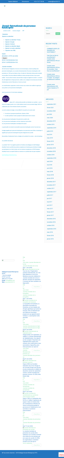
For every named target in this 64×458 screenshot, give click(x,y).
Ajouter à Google (9, 42)
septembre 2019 (51, 128)
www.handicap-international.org (9, 155)
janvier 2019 (50, 144)
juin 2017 (49, 198)
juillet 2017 (50, 195)
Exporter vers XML (10, 50)
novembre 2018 (51, 151)
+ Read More (36, 286)
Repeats (5, 58)
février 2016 (50, 235)
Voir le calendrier (27, 443)
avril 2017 (49, 205)
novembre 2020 (51, 111)
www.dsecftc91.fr (10, 282)
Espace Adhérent (13, 1)
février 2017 (50, 212)
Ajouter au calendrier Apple (12, 46)
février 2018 (50, 175)
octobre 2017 (50, 188)
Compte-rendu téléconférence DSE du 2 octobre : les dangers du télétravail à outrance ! (53, 78)
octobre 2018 (50, 154)
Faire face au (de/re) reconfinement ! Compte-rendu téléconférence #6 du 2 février (53, 59)
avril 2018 (49, 168)
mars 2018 (50, 171)
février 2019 (50, 141)
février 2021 (50, 107)
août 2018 (49, 161)
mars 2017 (50, 208)
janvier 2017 (50, 215)
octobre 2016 (50, 225)
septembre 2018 (51, 158)
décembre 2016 (51, 218)
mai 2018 (49, 165)
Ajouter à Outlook (10, 44)
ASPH (39, 104)
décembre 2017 (51, 181)
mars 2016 (50, 232)
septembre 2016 (51, 229)
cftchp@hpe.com (10, 280)
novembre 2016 (51, 222)
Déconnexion (25, 1)
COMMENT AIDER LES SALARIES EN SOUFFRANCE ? (53, 50)
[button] (7, 36)
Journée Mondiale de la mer (30, 266)
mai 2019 (49, 134)
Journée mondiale (7, 66)
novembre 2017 (51, 185)
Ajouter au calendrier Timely (12, 40)
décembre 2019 (51, 121)
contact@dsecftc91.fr (54, 1)
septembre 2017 (51, 192)
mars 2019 (50, 138)
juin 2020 (49, 114)
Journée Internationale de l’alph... (32, 328)
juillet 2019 (50, 131)
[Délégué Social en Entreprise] (4, 6)
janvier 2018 (50, 178)
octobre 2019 (50, 124)
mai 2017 (49, 202)
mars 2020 (50, 117)
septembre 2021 (51, 104)
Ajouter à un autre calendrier (12, 48)
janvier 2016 (50, 239)
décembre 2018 (51, 148)
